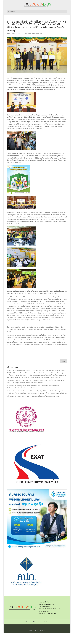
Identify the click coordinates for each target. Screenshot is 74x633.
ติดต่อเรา (44, 622)
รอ (10, 34)
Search (63, 361)
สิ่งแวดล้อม (39, 34)
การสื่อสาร (28, 34)
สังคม (34, 34)
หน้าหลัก (27, 622)
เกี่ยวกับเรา (36, 622)
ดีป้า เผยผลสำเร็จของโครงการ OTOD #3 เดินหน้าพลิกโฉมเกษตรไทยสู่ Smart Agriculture (34, 396)
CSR (23, 34)
